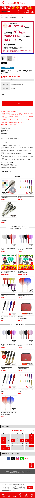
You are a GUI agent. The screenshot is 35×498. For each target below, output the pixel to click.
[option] (18, 37)
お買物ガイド (12, 472)
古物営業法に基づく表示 (20, 472)
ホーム (2, 15)
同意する (30, 487)
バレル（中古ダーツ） (8, 15)
